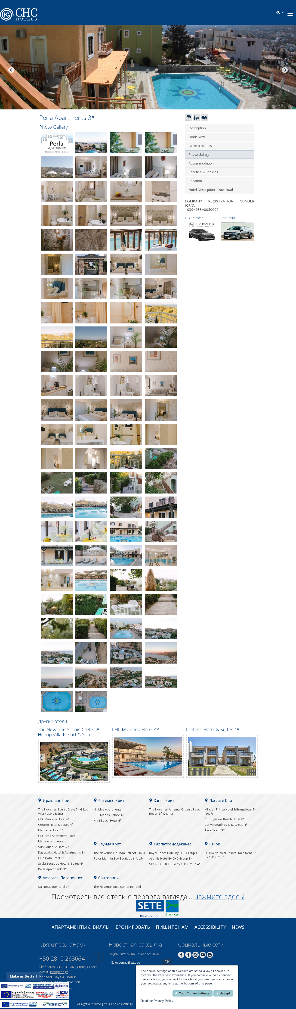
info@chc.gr (59, 972)
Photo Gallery (199, 154)
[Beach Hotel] (188, 119)
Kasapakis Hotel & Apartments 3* (61, 852)
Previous (11, 70)
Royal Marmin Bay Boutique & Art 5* (119, 858)
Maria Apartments (50, 841)
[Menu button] (290, 13)
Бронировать (133, 927)
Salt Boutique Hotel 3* (53, 887)
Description (197, 128)
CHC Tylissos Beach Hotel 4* (224, 819)
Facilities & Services (203, 172)
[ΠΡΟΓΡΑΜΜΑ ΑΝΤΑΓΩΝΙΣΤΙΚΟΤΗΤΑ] (34, 988)
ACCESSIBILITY (210, 927)
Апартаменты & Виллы (81, 927)
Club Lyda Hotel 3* (51, 858)
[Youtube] (203, 956)
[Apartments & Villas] (204, 119)
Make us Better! (23, 976)
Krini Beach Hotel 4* (107, 820)
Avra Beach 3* (215, 830)
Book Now (197, 137)
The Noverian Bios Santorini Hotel (117, 887)
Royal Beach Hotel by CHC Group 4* (174, 853)
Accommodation (201, 163)
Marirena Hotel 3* (50, 830)
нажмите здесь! (219, 896)
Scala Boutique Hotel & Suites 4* (60, 863)
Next (284, 70)
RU (278, 12)
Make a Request (201, 145)
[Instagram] (195, 956)
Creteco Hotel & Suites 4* (55, 825)
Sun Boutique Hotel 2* (53, 847)
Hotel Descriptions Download (211, 189)
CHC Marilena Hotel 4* (53, 819)
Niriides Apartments (107, 809)
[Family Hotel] (196, 119)
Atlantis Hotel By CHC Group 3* (170, 858)
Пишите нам (172, 927)
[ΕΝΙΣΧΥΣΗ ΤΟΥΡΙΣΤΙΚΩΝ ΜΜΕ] (34, 997)
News (238, 927)
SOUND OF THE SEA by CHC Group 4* (174, 864)
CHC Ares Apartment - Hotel (57, 836)
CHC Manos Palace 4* (109, 815)
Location (195, 181)
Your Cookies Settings (118, 1004)
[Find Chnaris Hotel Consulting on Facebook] (181, 956)
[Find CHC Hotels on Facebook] (188, 956)
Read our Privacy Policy (157, 1001)
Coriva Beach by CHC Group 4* (226, 825)
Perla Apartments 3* (52, 869)
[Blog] (210, 956)
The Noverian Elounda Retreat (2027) (119, 853)
